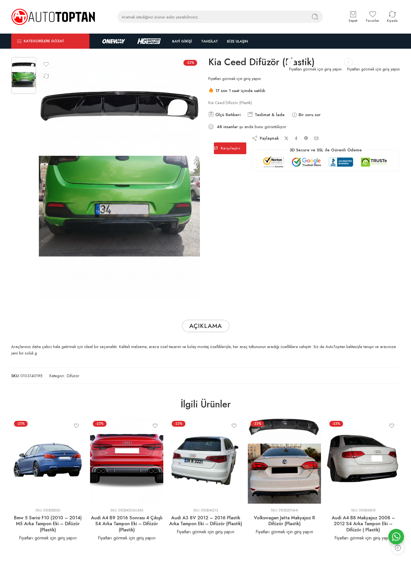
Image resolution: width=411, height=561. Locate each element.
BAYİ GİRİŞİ (182, 41)
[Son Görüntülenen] (397, 547)
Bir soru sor (309, 115)
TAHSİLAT (209, 41)
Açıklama (205, 325)
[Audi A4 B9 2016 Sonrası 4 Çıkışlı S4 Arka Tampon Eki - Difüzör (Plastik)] (126, 461)
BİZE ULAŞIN (237, 41)
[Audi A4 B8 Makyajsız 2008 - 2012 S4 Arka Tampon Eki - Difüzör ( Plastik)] (363, 461)
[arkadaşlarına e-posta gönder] (316, 138)
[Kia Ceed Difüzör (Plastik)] (23, 75)
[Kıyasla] (46, 76)
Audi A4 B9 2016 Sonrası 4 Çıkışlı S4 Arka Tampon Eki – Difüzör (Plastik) (126, 523)
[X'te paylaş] (286, 138)
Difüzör (73, 376)
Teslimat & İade (269, 115)
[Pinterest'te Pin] (306, 138)
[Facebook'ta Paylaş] (296, 138)
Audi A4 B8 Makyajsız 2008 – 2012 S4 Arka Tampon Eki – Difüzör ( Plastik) (363, 523)
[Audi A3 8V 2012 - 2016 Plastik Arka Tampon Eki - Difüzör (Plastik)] (205, 461)
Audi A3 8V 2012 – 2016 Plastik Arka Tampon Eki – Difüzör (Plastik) (205, 520)
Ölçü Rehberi (227, 115)
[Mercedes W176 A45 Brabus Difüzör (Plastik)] (290, 62)
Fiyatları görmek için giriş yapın (373, 69)
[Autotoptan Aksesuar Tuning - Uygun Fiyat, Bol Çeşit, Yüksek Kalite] (53, 16)
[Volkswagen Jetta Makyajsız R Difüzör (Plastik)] (284, 461)
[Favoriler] (46, 64)
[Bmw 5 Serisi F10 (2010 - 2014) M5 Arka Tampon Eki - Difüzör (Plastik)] (47, 461)
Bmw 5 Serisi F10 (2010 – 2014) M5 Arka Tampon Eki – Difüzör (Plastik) (48, 523)
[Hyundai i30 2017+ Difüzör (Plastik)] (348, 62)
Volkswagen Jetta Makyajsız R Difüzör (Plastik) (284, 520)
